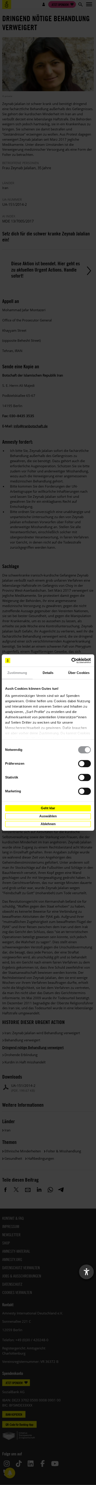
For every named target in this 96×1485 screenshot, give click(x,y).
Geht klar (48, 808)
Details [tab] (48, 673)
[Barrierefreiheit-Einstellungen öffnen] (86, 1272)
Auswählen (48, 816)
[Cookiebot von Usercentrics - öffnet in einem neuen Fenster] (71, 660)
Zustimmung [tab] (17, 673)
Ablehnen (48, 824)
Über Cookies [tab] (79, 673)
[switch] (84, 763)
